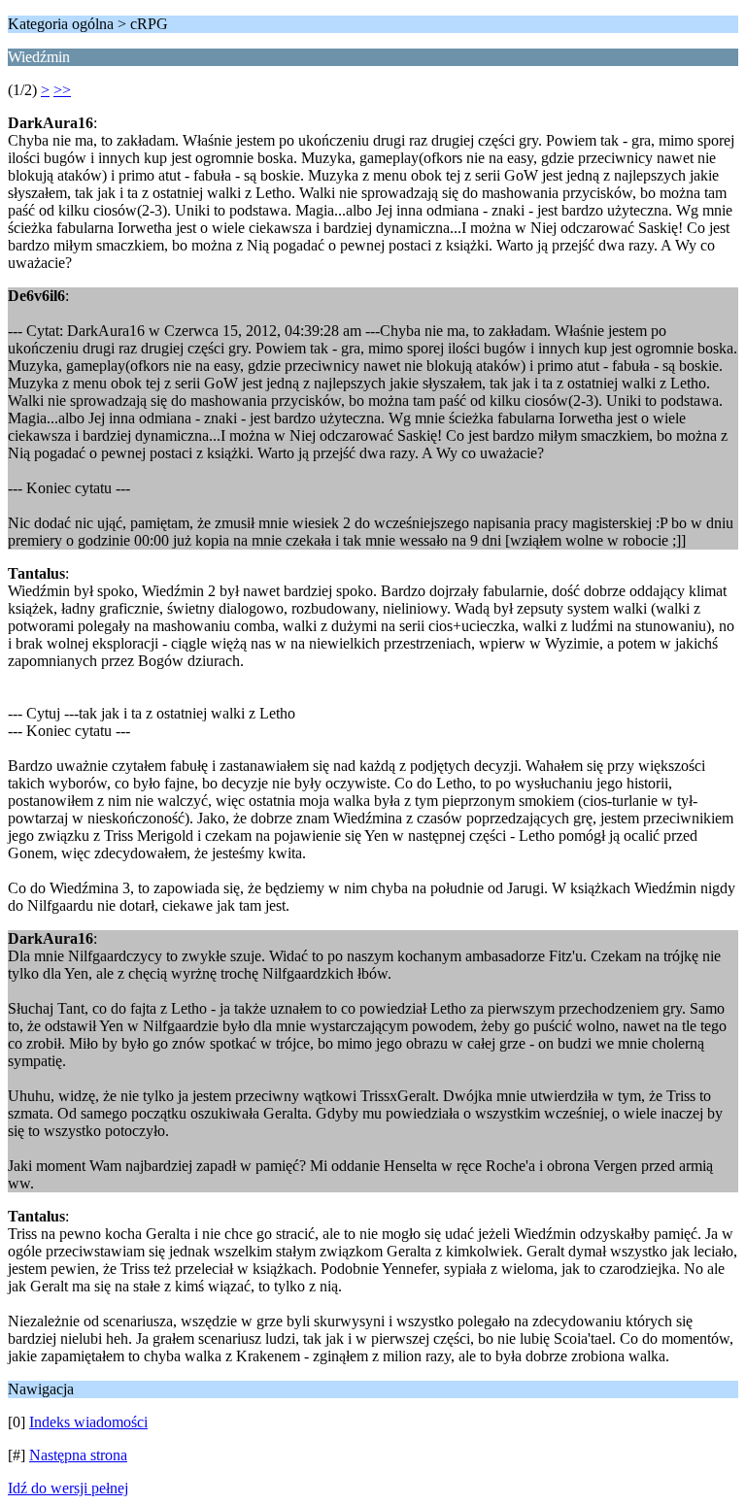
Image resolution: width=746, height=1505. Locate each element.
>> (62, 90)
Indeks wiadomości (88, 1422)
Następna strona (78, 1455)
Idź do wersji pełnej (68, 1488)
